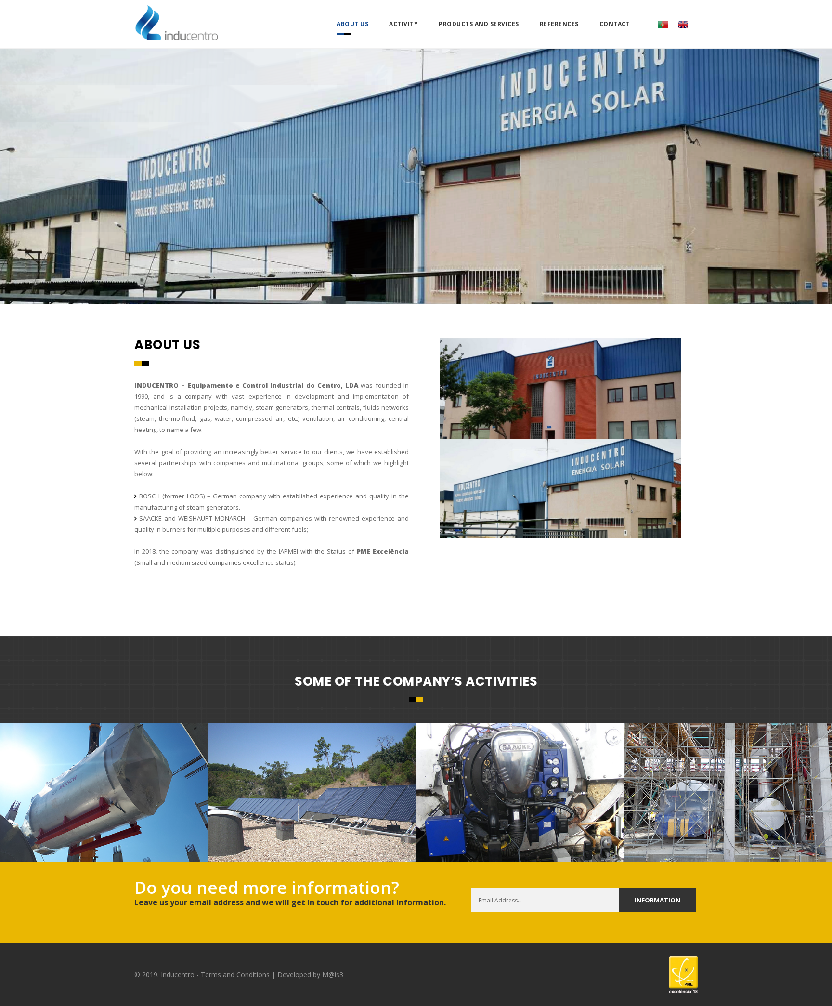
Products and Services (479, 24)
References (559, 24)
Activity (403, 24)
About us (352, 24)
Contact (614, 24)
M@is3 (332, 974)
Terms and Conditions (235, 974)
